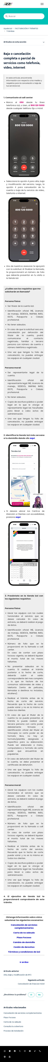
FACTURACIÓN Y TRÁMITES (26, 28)
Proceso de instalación (13, 1031)
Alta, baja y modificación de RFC (17, 975)
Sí (31, 994)
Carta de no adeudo (12, 1022)
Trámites (10, 31)
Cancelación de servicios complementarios (23, 1013)
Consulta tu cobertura (13, 1026)
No (39, 994)
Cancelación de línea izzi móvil (31, 984)
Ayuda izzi (8, 28)
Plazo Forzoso (10, 1017)
